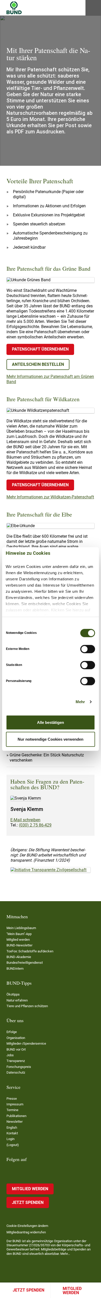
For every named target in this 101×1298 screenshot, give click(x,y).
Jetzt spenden (28, 1290)
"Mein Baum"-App (19, 934)
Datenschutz (15, 1072)
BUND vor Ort (16, 1049)
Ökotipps (13, 994)
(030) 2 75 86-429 (35, 825)
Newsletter (14, 1122)
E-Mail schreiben (25, 819)
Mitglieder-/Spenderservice (26, 1043)
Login (10, 1139)
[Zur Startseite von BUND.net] (14, 7)
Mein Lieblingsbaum (21, 928)
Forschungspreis (18, 1067)
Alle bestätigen (50, 722)
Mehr (80, 702)
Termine (12, 1110)
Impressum (14, 1104)
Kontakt (12, 1133)
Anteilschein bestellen (38, 364)
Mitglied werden (72, 1290)
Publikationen (16, 1116)
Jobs (10, 1055)
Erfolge (11, 1032)
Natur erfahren (17, 1000)
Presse (11, 1098)
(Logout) (12, 1145)
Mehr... (65, 1254)
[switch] (87, 649)
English (11, 1127)
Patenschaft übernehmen (40, 349)
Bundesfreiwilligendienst (24, 963)
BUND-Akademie (18, 957)
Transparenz (15, 1061)
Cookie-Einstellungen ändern (27, 1226)
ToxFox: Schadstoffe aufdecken (29, 951)
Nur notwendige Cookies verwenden (50, 739)
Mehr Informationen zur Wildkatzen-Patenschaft (50, 497)
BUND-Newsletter (19, 945)
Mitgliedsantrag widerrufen (26, 1232)
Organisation (15, 1038)
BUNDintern (15, 968)
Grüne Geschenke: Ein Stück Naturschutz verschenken (47, 758)
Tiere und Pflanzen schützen (27, 1006)
